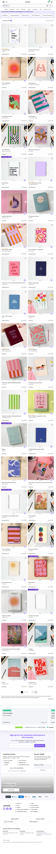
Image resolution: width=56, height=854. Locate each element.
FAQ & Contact (8, 760)
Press (18, 805)
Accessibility (34, 811)
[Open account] (3, 2)
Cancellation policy (24, 764)
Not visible (10, 821)
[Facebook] (7, 809)
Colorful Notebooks (47, 15)
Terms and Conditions (22, 809)
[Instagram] (4, 809)
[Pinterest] (10, 809)
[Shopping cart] (48, 2)
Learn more (23, 771)
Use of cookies (35, 807)
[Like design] (25, 25)
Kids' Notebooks (36, 15)
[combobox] (40, 821)
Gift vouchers (22, 760)
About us (43, 770)
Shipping (6, 762)
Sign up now (40, 745)
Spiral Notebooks (14, 15)
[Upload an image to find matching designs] (47, 5)
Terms (6, 764)
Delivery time (22, 762)
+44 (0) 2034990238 (17, 768)
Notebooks (5, 15)
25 (32, 692)
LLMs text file (34, 809)
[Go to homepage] (27, 2)
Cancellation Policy (22, 811)
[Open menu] (52, 2)
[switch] (5, 822)
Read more (50, 699)
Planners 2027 (25, 15)
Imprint (18, 807)
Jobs (32, 803)
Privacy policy (34, 805)
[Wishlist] (6, 2)
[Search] (50, 5)
